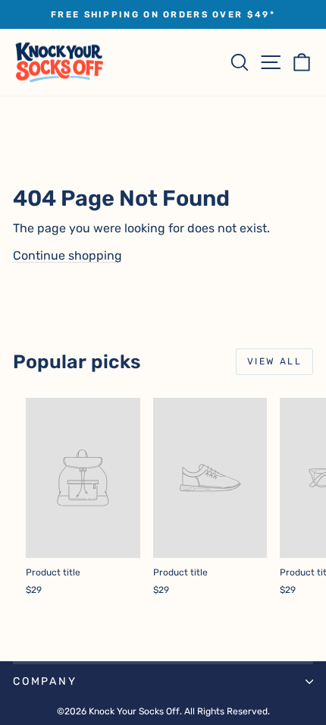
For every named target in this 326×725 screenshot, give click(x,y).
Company (45, 681)
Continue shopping (67, 255)
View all (274, 361)
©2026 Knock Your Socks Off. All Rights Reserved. (163, 711)
